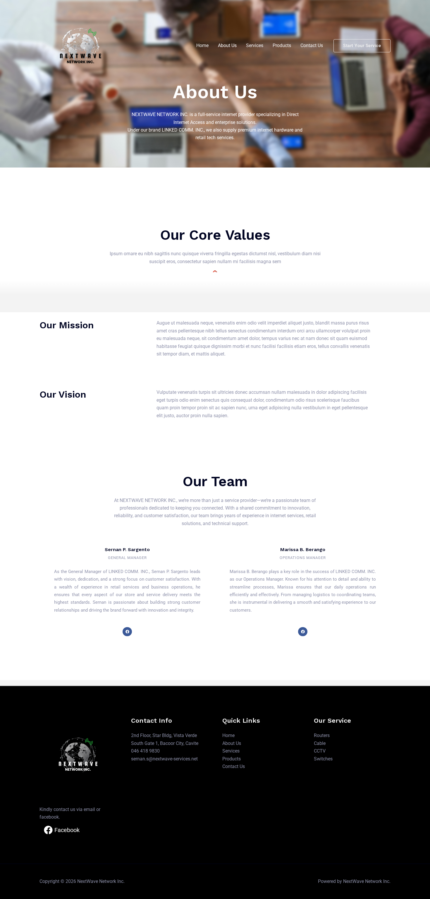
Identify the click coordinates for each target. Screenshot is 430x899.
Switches (323, 759)
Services (254, 45)
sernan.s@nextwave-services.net (164, 759)
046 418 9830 (145, 751)
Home (202, 45)
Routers (322, 735)
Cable (320, 743)
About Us (227, 45)
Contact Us (311, 45)
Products (282, 45)
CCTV (320, 751)
